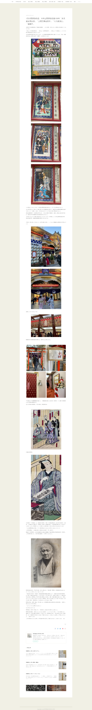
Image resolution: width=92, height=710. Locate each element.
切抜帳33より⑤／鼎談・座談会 (32, 662)
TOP (12, 1)
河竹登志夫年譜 (18, 1)
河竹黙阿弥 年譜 (69, 1)
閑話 (75, 1)
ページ (79, 1)
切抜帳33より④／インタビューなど (33, 673)
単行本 (24, 1)
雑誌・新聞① (30, 1)
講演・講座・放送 (52, 1)
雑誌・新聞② (37, 1)
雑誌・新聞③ (44, 1)
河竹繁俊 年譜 (60, 1)
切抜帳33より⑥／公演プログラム (32, 651)
